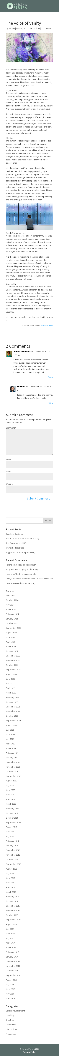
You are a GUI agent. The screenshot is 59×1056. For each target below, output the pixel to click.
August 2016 (11, 980)
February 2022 (12, 697)
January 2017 (12, 956)
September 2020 (13, 776)
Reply (50, 377)
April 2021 (10, 743)
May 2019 (10, 836)
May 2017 (10, 938)
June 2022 (10, 679)
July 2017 (10, 929)
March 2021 (11, 748)
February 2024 (12, 614)
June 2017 (10, 933)
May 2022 (10, 683)
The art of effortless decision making (22, 538)
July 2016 (10, 984)
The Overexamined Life (16, 543)
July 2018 (10, 873)
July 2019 (10, 831)
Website (9, 484)
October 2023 (12, 623)
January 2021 (12, 757)
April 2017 (10, 942)
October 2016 (12, 970)
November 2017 (13, 910)
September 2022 (13, 669)
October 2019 (12, 817)
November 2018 (13, 854)
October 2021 (12, 716)
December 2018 (13, 850)
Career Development (15, 1010)
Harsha (12, 28)
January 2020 (12, 813)
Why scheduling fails (15, 547)
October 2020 (12, 771)
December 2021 (13, 706)
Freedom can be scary (25, 583)
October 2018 (12, 859)
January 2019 (12, 845)
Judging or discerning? (25, 564)
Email (9, 471)
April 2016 (10, 998)
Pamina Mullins (21, 351)
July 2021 (10, 730)
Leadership (11, 1024)
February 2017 (12, 952)
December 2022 (13, 655)
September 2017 (13, 919)
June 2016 (10, 989)
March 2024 (11, 609)
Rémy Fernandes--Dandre (17, 578)
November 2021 (13, 711)
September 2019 (13, 822)
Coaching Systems (14, 534)
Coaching (10, 1015)
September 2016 (13, 975)
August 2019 (11, 827)
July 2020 (10, 785)
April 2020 (10, 799)
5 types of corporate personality (21, 552)
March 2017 (11, 947)
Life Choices (34, 28)
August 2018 (11, 868)
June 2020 (10, 790)
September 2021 (13, 720)
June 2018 (10, 878)
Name (9, 459)
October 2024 (12, 600)
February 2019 (12, 841)
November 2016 (13, 966)
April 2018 (10, 887)
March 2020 (11, 803)
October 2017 (12, 915)
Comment (11, 427)
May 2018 (10, 882)
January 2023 (12, 651)
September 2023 (13, 628)
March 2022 (11, 692)
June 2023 (10, 637)
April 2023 (10, 642)
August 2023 (11, 632)
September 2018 (13, 864)
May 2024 (10, 604)
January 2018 (12, 901)
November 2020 (13, 766)
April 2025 (10, 595)
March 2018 (11, 892)
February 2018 (12, 896)
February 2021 (12, 753)
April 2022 (10, 688)
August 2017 (11, 924)
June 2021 (10, 734)
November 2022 (13, 660)
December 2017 (13, 905)
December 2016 (13, 961)
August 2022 (11, 674)
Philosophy (11, 1034)
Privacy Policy (29, 1052)
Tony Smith (11, 569)
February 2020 (12, 808)
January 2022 (12, 702)
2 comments (46, 28)
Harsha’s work (47, 325)
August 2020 (11, 780)
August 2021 (11, 725)
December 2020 (13, 762)
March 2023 (11, 646)
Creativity (10, 1020)
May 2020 (10, 794)
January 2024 (12, 618)
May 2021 (10, 739)
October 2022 (12, 665)
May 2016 (10, 993)
